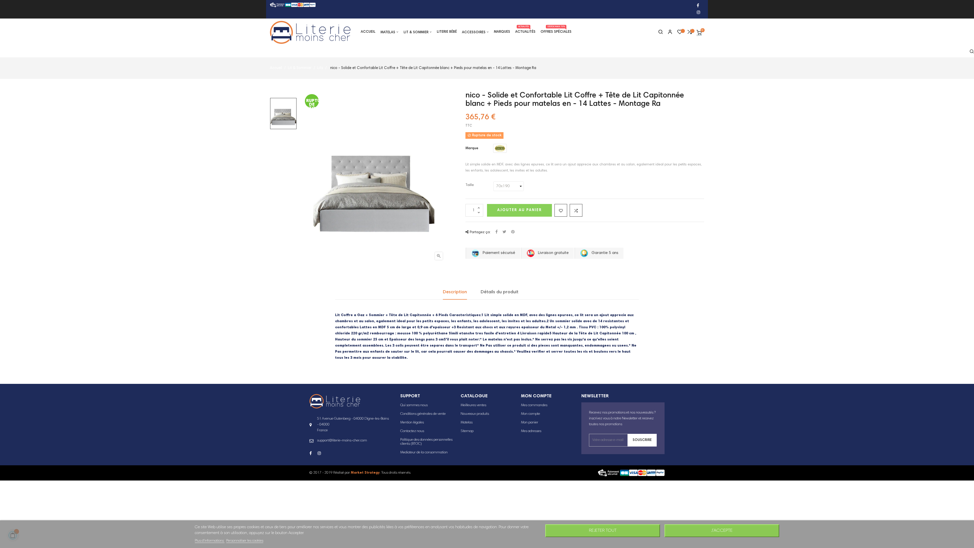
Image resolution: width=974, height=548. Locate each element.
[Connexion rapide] (668, 32)
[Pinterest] (513, 232)
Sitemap (467, 431)
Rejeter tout (603, 530)
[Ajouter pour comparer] (576, 210)
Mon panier (529, 422)
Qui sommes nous (414, 405)
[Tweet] (504, 232)
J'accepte (722, 530)
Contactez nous (412, 431)
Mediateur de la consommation (424, 452)
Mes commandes (534, 405)
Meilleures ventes (473, 405)
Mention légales (412, 422)
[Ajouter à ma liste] (560, 210)
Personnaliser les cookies (244, 541)
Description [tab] (455, 292)
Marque (471, 148)
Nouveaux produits (475, 414)
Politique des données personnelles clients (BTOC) (426, 442)
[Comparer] (689, 33)
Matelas (467, 422)
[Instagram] (698, 12)
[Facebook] (698, 6)
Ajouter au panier (519, 210)
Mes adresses (531, 431)
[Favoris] (679, 33)
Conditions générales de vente (423, 414)
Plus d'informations (209, 541)
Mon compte (530, 414)
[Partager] (496, 232)
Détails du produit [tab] (499, 292)
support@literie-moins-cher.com (342, 440)
